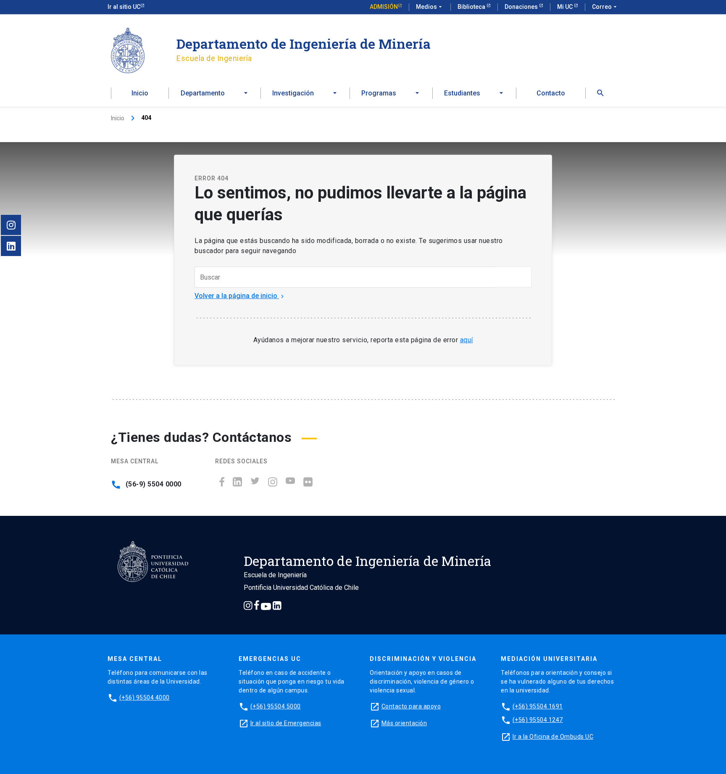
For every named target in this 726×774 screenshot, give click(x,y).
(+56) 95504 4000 (144, 697)
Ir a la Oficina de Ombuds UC (553, 736)
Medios (430, 6)
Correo (605, 6)
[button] (600, 93)
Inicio (140, 93)
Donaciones (522, 6)
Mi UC (565, 6)
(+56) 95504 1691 (538, 706)
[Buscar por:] (346, 277)
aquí (466, 340)
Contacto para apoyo (411, 706)
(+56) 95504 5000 (275, 706)
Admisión (384, 6)
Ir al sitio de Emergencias (285, 723)
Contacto (551, 93)
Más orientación (404, 723)
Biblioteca (472, 6)
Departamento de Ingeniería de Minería (303, 43)
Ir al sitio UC (124, 6)
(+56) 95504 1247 (538, 720)
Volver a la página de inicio (240, 296)
